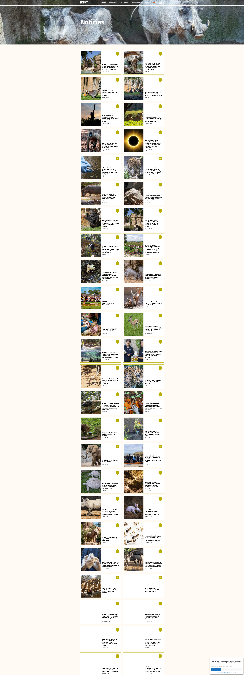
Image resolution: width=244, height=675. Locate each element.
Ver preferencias (237, 669)
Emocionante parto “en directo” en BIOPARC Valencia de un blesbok (153, 303)
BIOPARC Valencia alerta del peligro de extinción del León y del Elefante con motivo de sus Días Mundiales (153, 119)
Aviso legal (234, 672)
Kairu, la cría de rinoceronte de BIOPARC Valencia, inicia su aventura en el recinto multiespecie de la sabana (153, 669)
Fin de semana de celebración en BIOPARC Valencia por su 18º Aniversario (152, 591)
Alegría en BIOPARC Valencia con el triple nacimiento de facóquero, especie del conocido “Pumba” (153, 276)
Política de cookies (220, 672)
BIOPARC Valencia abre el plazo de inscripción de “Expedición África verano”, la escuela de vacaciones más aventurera (153, 406)
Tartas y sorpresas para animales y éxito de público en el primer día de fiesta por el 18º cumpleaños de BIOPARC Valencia (110, 590)
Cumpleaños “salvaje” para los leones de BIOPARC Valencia (110, 434)
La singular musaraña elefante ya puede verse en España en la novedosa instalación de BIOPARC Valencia (153, 485)
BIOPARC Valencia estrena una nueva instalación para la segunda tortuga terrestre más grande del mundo (153, 198)
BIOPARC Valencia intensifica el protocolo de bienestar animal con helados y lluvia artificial (110, 93)
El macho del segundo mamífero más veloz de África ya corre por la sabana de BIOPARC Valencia (153, 329)
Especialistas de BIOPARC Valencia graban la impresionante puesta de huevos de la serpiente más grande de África (110, 275)
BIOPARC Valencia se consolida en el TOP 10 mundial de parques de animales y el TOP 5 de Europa (151, 223)
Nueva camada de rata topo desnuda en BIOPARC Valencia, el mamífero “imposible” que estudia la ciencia (110, 642)
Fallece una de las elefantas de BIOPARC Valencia (110, 461)
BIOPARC (147, 2)
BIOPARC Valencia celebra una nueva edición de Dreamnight (109, 303)
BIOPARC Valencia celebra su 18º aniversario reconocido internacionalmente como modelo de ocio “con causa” (110, 669)
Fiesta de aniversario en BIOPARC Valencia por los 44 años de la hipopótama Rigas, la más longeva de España (110, 197)
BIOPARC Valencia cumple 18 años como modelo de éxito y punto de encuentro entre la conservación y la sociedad (153, 564)
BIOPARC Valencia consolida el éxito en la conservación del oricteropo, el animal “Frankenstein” (110, 617)
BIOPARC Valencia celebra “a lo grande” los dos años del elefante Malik (110, 539)
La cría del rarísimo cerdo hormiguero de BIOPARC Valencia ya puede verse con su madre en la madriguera (153, 512)
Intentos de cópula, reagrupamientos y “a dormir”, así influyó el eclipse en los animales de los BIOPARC (110, 118)
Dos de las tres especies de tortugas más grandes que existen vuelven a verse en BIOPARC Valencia (110, 486)
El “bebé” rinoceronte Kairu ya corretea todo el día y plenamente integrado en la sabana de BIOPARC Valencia (110, 512)
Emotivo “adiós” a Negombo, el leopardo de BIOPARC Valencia (153, 382)
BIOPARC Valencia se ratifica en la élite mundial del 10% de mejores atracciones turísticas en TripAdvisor (110, 67)
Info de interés (124, 2)
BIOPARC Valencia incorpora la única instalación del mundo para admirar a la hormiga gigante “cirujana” (153, 538)
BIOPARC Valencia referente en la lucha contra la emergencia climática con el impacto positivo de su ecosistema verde (153, 642)
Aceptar (216, 669)
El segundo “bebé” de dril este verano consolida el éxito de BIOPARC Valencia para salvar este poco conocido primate (152, 66)
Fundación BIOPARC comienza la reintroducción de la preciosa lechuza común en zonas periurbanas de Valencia (153, 354)
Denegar (226, 669)
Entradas (103, 2)
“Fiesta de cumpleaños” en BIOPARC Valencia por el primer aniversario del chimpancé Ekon (152, 617)
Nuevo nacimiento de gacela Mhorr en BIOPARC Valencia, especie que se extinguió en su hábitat (110, 381)
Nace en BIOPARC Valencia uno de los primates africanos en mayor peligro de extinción (110, 145)
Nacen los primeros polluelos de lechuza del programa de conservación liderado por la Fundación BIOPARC (110, 564)
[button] (241, 659)
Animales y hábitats (136, 2)
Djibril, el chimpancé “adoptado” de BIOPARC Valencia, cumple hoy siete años (152, 433)
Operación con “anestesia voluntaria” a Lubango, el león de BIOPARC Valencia (109, 329)
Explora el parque (112, 2)
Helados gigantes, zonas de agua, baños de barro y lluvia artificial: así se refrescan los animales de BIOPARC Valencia (110, 223)
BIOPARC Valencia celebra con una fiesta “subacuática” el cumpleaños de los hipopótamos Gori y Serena (110, 355)
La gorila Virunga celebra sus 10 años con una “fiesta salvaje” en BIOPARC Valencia (153, 94)
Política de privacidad (228, 672)
